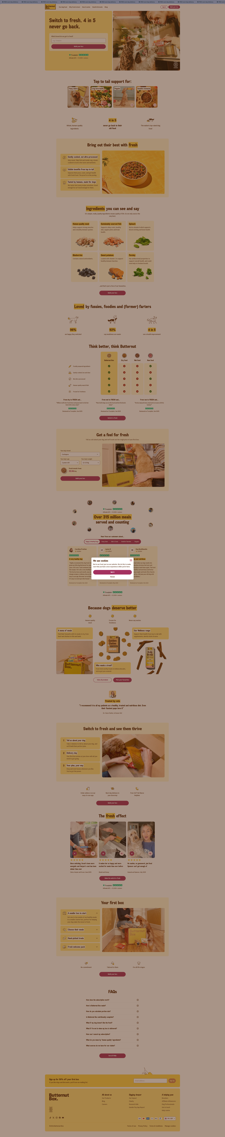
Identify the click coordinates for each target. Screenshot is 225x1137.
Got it (112, 572)
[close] (131, 560)
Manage (112, 577)
